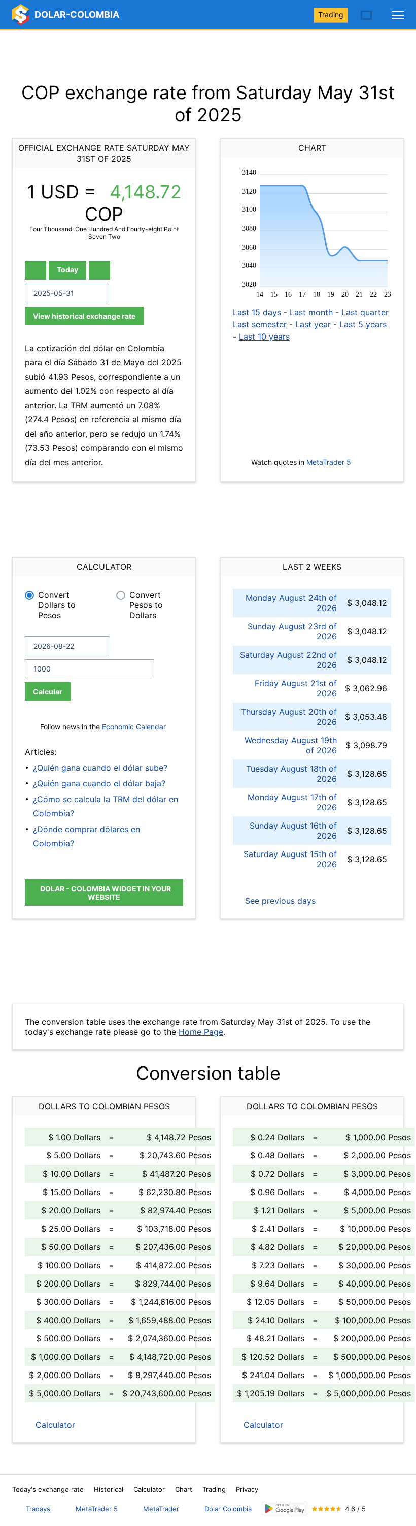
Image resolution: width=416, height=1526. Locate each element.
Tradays (38, 1509)
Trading (330, 14)
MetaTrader (161, 1509)
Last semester (260, 324)
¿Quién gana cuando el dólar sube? (100, 767)
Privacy (247, 1489)
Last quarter (365, 312)
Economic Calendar (134, 726)
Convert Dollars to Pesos (57, 605)
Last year (313, 324)
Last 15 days (257, 312)
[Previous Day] (35, 270)
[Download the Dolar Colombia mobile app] (284, 1508)
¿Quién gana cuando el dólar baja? (99, 783)
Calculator (54, 1425)
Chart (183, 1489)
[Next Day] (99, 270)
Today (67, 269)
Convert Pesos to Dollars (146, 605)
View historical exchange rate (84, 316)
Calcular (47, 691)
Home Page (201, 1032)
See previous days (279, 901)
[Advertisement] (208, 55)
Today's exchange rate (48, 1489)
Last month (311, 312)
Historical (108, 1489)
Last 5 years (363, 324)
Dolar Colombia (228, 1509)
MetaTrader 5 (328, 461)
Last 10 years (264, 336)
